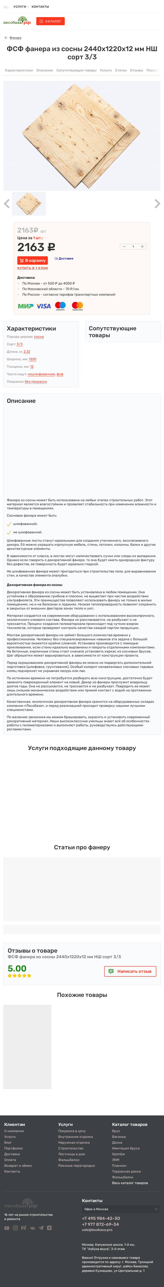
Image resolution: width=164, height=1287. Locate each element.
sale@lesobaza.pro (97, 1230)
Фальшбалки (68, 1160)
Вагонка (119, 1137)
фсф (60, 374)
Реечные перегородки (76, 1166)
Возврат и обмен (18, 1166)
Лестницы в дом (71, 1154)
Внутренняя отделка (75, 1137)
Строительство (70, 1148)
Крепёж (118, 1154)
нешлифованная (41, 374)
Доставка (66, 258)
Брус (116, 1131)
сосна (39, 337)
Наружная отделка (74, 1142)
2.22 (26, 352)
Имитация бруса (126, 1148)
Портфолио (13, 1148)
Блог (8, 1142)
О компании (14, 1131)
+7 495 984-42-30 (101, 1218)
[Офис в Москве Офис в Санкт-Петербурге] (121, 1210)
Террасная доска (126, 1171)
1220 (32, 359)
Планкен (119, 1166)
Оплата (10, 1160)
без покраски (36, 382)
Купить (32, 268)
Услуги (10, 1137)
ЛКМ (115, 1160)
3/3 (20, 344)
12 (32, 367)
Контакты (40, 7)
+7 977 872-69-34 (100, 1224)
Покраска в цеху (72, 1131)
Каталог (53, 21)
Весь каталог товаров (130, 1183)
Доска (117, 1142)
